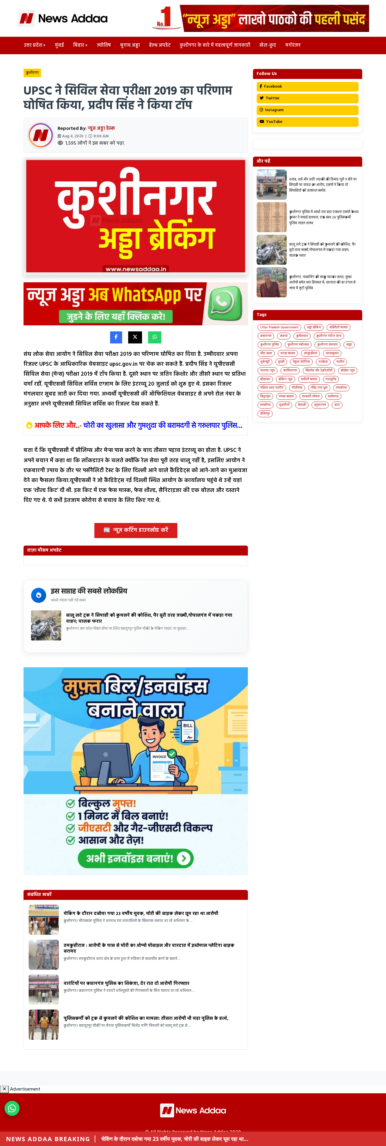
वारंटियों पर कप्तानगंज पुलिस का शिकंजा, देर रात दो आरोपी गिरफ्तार (126, 983)
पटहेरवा (323, 362)
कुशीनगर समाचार (327, 344)
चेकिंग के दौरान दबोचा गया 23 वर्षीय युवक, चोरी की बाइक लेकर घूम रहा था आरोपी (141, 913)
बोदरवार (265, 379)
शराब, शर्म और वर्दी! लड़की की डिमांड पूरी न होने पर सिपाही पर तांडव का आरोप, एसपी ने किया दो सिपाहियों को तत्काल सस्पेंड (323, 185)
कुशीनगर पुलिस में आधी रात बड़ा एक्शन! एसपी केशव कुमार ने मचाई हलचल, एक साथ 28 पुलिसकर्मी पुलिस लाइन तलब (324, 217)
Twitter (272, 98)
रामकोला (341, 387)
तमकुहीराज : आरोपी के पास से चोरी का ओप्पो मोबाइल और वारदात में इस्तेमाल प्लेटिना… (186, 1138)
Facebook (272, 86)
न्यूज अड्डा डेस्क (101, 129)
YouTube (273, 122)
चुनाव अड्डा (130, 45)
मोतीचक (297, 387)
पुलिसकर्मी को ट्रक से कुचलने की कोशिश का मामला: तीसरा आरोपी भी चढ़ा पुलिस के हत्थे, (146, 1018)
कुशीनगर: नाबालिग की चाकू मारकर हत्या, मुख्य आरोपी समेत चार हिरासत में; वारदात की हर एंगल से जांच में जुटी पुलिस (322, 282)
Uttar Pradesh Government (279, 327)
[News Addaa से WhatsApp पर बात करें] (12, 1108)
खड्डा (349, 344)
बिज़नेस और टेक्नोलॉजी (318, 370)
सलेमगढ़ (333, 396)
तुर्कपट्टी (265, 362)
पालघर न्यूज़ (267, 370)
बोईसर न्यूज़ (348, 370)
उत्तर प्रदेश (33, 45)
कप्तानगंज (265, 336)
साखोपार (265, 405)
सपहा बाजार (286, 396)
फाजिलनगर (290, 370)
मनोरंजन (293, 45)
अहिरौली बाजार (338, 327)
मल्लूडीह (331, 379)
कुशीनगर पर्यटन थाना (328, 336)
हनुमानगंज (320, 405)
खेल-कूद (267, 45)
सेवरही (302, 405)
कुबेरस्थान (302, 336)
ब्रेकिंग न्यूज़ (286, 379)
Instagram (273, 110)
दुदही (281, 362)
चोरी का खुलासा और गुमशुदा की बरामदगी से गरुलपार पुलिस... (163, 426)
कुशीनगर (32, 73)
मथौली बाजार (309, 379)
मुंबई (59, 45)
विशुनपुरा (265, 396)
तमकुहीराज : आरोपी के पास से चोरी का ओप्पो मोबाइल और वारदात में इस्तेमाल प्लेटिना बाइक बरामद (149, 948)
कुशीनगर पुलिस (269, 344)
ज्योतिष (104, 45)
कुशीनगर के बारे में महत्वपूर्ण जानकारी (215, 45)
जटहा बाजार (287, 353)
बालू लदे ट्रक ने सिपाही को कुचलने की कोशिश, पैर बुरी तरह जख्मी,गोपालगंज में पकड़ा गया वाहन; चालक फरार (149, 618)
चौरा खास (266, 353)
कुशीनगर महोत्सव (298, 344)
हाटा (337, 405)
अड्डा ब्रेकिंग (314, 327)
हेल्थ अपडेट (160, 45)
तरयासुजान (332, 353)
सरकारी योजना (311, 396)
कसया (284, 336)
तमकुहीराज (310, 353)
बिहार (78, 45)
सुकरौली (284, 405)
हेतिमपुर (265, 413)
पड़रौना (340, 362)
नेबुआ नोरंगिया (301, 362)
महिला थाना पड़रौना (271, 387)
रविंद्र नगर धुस (319, 387)
